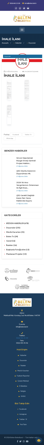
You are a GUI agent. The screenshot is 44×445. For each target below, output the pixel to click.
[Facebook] (16, 8)
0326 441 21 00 (15, 3)
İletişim (23, 391)
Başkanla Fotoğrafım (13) (17, 249)
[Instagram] (20, 8)
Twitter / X (28, 134)
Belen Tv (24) (12, 236)
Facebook (16, 134)
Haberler (18, 43)
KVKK (23, 396)
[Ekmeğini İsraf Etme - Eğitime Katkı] (33, 279)
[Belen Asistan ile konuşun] (38, 440)
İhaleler (23, 365)
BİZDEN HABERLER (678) (17, 223)
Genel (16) (10, 241)
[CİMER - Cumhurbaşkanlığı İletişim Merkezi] (33, 271)
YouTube (23, 424)
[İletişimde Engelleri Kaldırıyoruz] (22, 287)
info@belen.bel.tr (31, 3)
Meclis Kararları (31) (15, 232)
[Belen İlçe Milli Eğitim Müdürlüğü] (11, 271)
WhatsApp (9, 138)
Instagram (23, 414)
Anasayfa (5, 43)
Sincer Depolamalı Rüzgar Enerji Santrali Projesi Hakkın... (26, 160)
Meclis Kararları (23, 371)
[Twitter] (24, 8)
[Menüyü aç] (22, 29)
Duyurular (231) (13, 227)
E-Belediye (23, 386)
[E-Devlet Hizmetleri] (11, 279)
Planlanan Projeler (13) (16, 254)
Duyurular (32, 43)
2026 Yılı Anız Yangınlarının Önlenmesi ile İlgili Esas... (27, 185)
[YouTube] (28, 8)
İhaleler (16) (11, 245)
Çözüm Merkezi (23, 381)
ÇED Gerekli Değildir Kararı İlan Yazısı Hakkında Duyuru (25, 198)
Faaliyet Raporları (23, 376)
